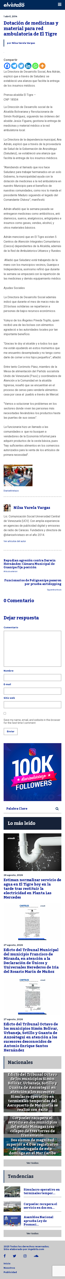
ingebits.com (36, 1249)
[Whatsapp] (35, 66)
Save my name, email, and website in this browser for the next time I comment (32, 721)
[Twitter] (21, 66)
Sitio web (9, 698)
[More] (42, 66)
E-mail (7, 684)
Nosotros (9, 1267)
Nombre (9, 670)
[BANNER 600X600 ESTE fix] (32, 772)
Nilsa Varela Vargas (23, 43)
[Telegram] (14, 66)
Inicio (7, 1263)
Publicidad (10, 1272)
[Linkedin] (28, 66)
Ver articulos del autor (15, 541)
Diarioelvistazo (11, 490)
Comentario (11, 627)
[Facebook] (7, 66)
